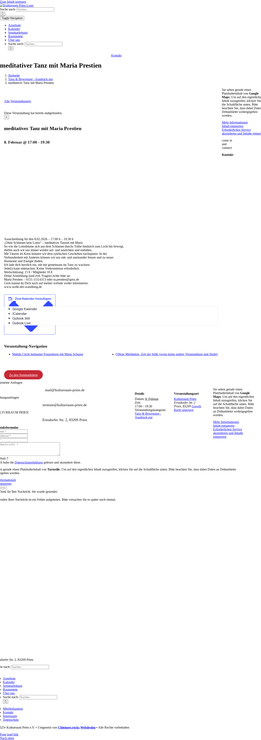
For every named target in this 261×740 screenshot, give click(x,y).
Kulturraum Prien (185, 399)
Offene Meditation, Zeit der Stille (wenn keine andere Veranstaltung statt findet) (167, 354)
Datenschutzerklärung (29, 462)
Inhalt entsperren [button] (223, 425)
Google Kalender (24, 308)
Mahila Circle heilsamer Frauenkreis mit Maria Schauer (47, 354)
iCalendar (19, 313)
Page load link (9, 734)
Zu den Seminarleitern (23, 375)
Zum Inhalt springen (13, 1)
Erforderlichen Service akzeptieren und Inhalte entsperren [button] (228, 433)
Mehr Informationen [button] (226, 422)
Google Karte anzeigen (187, 408)
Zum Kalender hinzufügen (33, 298)
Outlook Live (21, 323)
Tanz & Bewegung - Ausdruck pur (148, 415)
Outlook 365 (21, 318)
